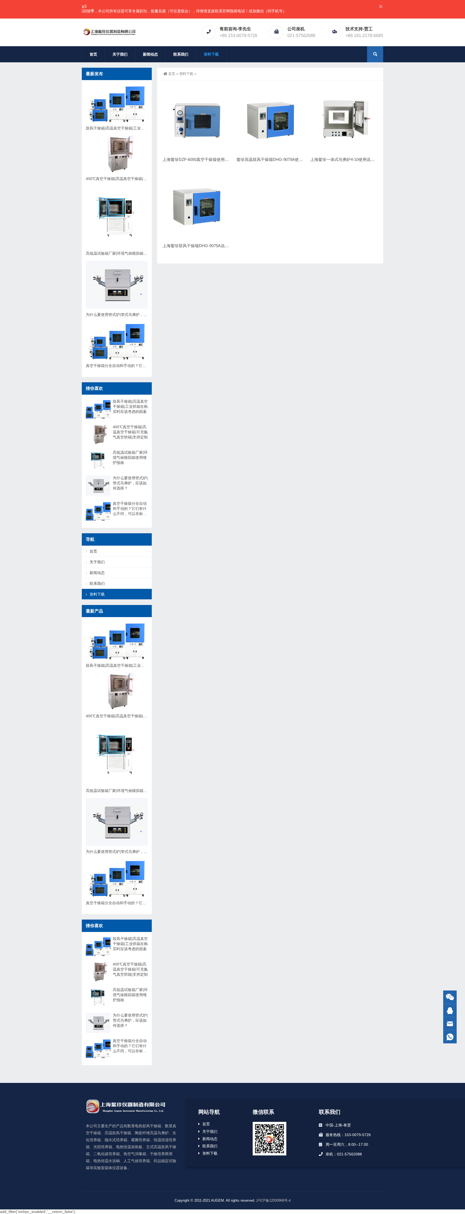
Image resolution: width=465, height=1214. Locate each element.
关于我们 (120, 54)
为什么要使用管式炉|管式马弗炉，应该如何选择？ (128, 314)
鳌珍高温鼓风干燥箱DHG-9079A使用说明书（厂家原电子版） (292, 159)
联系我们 (180, 54)
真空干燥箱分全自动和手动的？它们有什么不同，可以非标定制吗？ (142, 365)
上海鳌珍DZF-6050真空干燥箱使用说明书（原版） (208, 159)
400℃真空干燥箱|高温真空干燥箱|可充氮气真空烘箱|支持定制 (137, 178)
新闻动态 (150, 54)
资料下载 (211, 54)
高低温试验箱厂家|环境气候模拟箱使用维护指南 (126, 253)
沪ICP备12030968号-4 (273, 1200)
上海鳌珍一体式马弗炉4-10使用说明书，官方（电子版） (360, 159)
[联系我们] (450, 1010)
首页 (93, 54)
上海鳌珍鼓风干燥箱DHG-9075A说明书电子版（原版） (212, 245)
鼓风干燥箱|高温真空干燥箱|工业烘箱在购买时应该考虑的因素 (138, 128)
